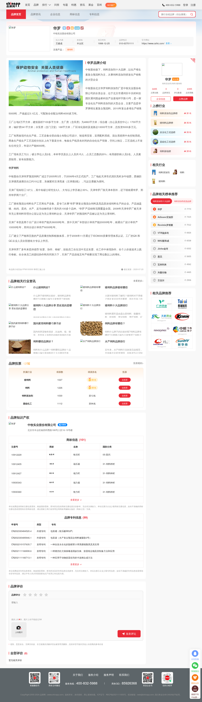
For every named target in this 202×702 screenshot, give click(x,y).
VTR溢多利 (163, 232)
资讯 (82, 4)
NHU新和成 (163, 240)
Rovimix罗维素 (165, 224)
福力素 (76, 482)
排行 (44, 4)
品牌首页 (16, 14)
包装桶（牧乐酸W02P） (62, 531)
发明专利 (41, 544)
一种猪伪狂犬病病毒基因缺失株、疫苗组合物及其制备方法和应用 (82, 550)
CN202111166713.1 (21, 557)
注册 (193, 5)
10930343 (16, 482)
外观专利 (41, 531)
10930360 (16, 491)
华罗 (160, 209)
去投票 (125, 379)
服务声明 (109, 675)
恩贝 (160, 256)
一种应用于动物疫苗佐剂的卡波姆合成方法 (71, 557)
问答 (56, 4)
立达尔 (161, 280)
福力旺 (76, 473)
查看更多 (74, 499)
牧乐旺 (76, 454)
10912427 (16, 473)
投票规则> (138, 363)
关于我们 (78, 675)
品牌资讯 (36, 14)
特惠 (73, 4)
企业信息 (55, 14)
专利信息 (94, 14)
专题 (65, 4)
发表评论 (131, 633)
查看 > (169, 43)
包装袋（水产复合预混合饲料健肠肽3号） (71, 537)
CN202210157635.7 (21, 544)
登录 (185, 5)
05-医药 (106, 454)
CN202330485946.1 (21, 537)
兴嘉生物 (162, 272)
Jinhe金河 (163, 248)
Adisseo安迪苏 (165, 217)
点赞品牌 (183, 98)
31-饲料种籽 (109, 463)
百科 (99, 4)
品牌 (36, 4)
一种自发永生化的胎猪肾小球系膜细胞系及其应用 (74, 544)
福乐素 (76, 463)
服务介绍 (93, 675)
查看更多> (138, 280)
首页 (27, 4)
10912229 (16, 454)
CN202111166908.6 (21, 550)
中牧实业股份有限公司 (42, 425)
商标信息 (75, 14)
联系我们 (124, 675)
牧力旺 (76, 491)
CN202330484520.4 (21, 531)
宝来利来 (162, 264)
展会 (90, 4)
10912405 (16, 464)
